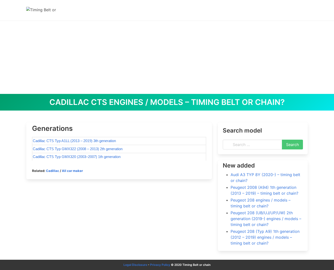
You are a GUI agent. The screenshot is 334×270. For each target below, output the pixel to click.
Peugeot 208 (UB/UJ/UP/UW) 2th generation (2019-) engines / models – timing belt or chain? (266, 218)
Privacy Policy (160, 265)
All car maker (72, 171)
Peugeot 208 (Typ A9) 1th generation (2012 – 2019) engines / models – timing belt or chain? (265, 237)
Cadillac (52, 171)
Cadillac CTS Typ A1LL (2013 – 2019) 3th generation (74, 141)
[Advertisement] (167, 57)
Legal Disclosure (135, 265)
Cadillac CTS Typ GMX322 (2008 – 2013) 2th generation (77, 149)
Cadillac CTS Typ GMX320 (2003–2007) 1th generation (77, 157)
